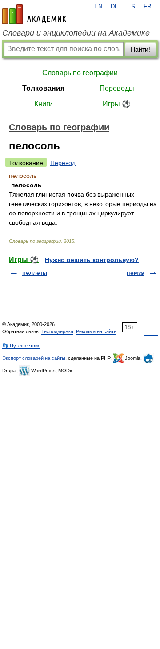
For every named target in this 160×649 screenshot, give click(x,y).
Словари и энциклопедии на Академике (76, 32)
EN (98, 7)
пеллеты (34, 272)
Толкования (43, 88)
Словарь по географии (80, 73)
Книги (43, 104)
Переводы (117, 88)
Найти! (140, 49)
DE (115, 7)
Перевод (63, 162)
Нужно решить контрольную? (92, 259)
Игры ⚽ (117, 104)
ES (131, 7)
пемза (135, 272)
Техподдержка (57, 331)
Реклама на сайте (96, 331)
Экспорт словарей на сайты (33, 358)
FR (147, 7)
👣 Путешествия (21, 345)
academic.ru (34, 14)
